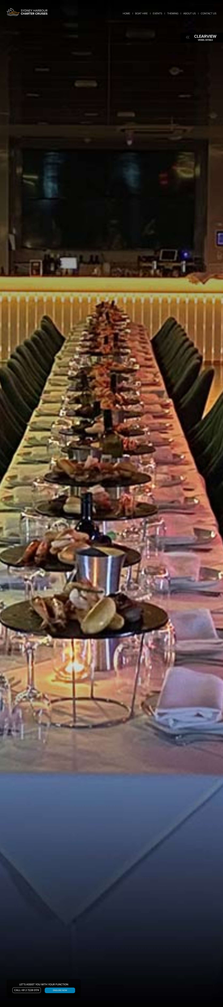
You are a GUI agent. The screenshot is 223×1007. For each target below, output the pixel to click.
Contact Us (208, 13)
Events (157, 13)
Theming (172, 13)
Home (126, 13)
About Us (189, 13)
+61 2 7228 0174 (26, 990)
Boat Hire (141, 13)
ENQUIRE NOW (60, 990)
